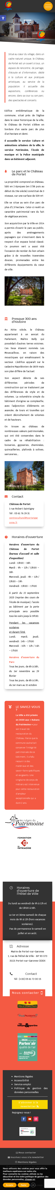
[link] (3, 18)
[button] (48, 6)
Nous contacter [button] (25, 993)
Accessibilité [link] (21, 1080)
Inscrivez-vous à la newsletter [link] (27, 1157)
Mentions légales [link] (23, 1076)
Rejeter (24, 1185)
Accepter (9, 1185)
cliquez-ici (30, 1179)
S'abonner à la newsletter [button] (28, 1104)
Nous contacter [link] (27, 1152)
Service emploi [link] (22, 1084)
